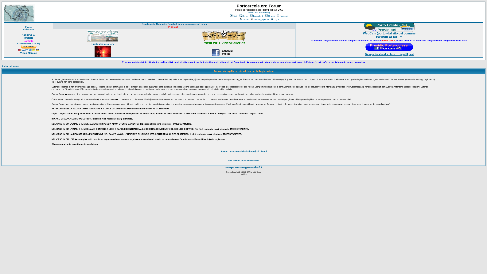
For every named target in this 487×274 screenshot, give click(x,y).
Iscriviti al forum (389, 37)
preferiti (28, 37)
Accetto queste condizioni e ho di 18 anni (243, 151)
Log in (276, 19)
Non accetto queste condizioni (243, 160)
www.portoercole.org (259, 12)
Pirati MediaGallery (103, 44)
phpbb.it (243, 174)
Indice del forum (10, 66)
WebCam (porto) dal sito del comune (389, 33)
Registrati (284, 16)
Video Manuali (28, 53)
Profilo (245, 19)
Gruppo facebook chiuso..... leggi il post (389, 54)
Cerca (245, 16)
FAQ (235, 16)
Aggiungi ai (28, 34)
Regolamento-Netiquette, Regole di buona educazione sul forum (174, 24)
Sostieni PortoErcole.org (28, 44)
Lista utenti (258, 16)
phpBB (237, 172)
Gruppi (271, 16)
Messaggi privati (261, 19)
